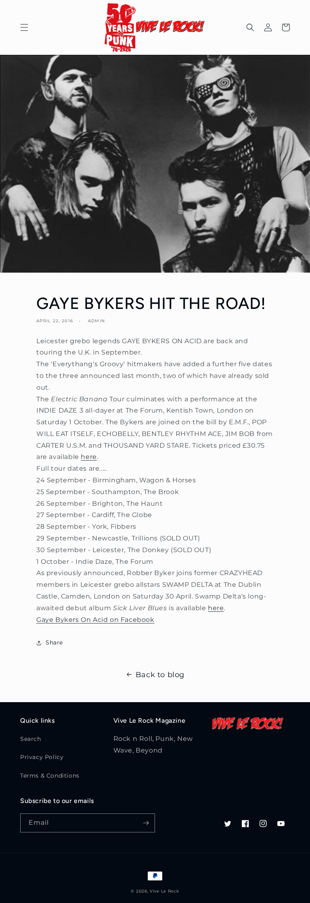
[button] (24, 27)
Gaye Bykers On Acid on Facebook (95, 620)
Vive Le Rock (164, 891)
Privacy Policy (41, 757)
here (88, 457)
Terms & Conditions (50, 775)
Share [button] (54, 642)
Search (30, 738)
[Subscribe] (146, 822)
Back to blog (160, 674)
